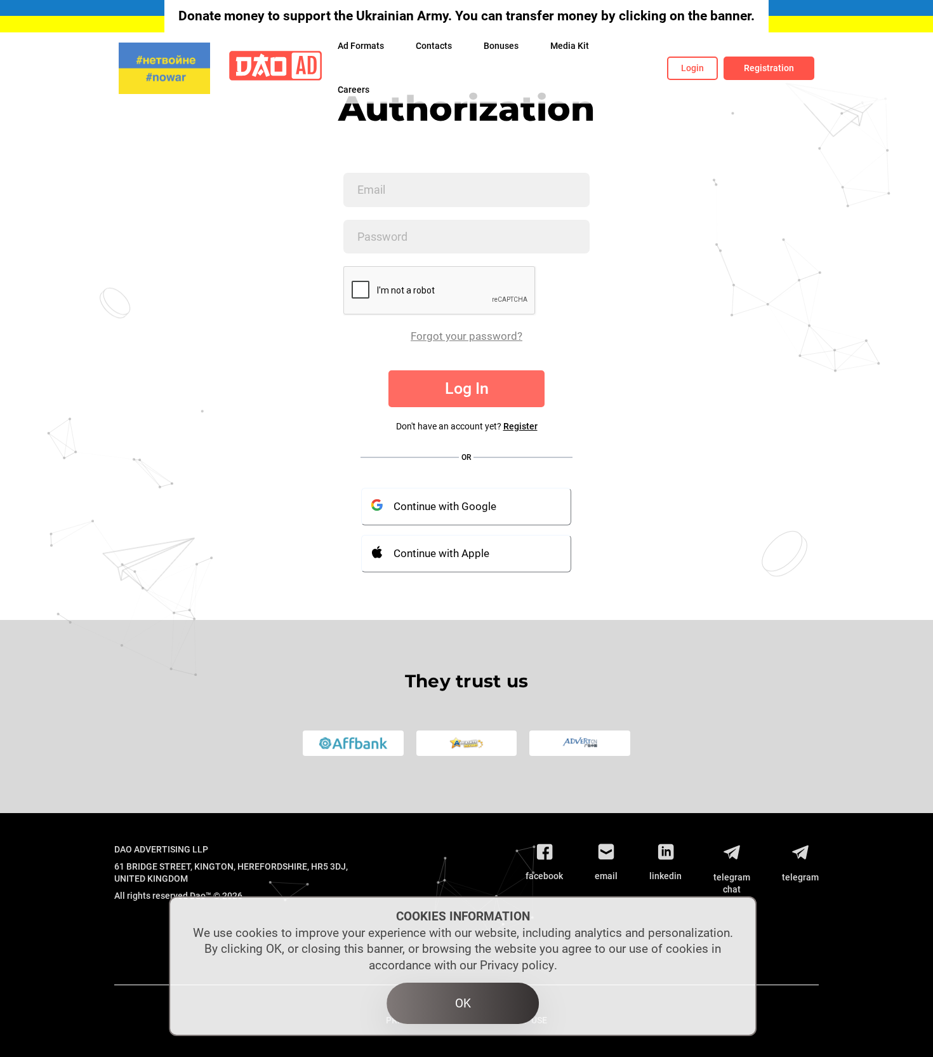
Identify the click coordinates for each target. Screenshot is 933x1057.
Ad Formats (361, 46)
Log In (467, 388)
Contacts (434, 46)
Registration (769, 68)
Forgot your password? (466, 336)
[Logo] (275, 68)
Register (520, 426)
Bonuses (501, 46)
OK (463, 1003)
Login (692, 68)
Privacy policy (517, 965)
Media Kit (569, 46)
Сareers (353, 89)
